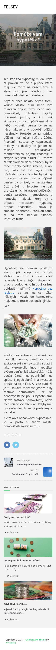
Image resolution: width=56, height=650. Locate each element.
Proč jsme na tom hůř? (17, 517)
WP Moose (11, 642)
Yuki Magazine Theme (35, 639)
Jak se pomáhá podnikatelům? (22, 560)
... (25, 526)
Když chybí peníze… (15, 604)
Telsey (11, 7)
